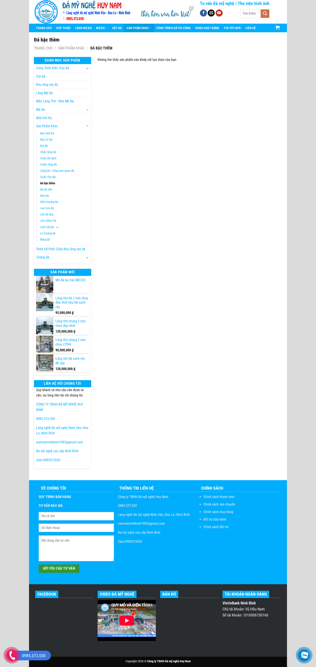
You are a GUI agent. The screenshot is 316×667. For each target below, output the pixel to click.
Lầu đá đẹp (47, 214)
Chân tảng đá (48, 152)
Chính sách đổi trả (216, 527)
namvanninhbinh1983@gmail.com (59, 442)
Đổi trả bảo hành (214, 519)
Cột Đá (117, 28)
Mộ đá (40, 110)
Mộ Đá (100, 28)
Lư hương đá (47, 233)
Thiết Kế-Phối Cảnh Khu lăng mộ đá (60, 249)
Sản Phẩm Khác (137, 28)
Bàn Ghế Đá (47, 133)
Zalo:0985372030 (48, 460)
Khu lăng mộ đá (47, 85)
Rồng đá (45, 239)
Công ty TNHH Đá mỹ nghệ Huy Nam (142, 497)
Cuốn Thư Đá (48, 177)
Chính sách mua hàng (218, 512)
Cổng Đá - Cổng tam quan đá (57, 171)
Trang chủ (43, 48)
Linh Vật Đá (47, 227)
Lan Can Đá (47, 208)
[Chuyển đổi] (87, 68)
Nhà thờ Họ (44, 118)
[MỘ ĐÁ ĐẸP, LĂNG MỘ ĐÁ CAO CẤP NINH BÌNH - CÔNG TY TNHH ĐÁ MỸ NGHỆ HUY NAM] (83, 12)
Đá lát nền (46, 189)
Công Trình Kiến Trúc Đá (52, 68)
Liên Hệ (250, 28)
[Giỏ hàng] (277, 27)
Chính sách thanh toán (219, 497)
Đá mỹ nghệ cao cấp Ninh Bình (57, 451)
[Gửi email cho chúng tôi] (211, 13)
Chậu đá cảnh (48, 158)
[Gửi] (265, 13)
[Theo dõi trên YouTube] (219, 13)
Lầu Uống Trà (48, 221)
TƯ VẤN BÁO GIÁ (51, 506)
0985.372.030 (45, 419)
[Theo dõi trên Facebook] (203, 13)
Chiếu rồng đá (48, 164)
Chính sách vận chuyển (219, 504)
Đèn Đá (44, 196)
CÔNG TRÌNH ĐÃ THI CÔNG (173, 28)
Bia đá (44, 146)
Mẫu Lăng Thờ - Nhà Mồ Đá (55, 101)
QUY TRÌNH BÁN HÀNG (55, 497)
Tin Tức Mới (232, 28)
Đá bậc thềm (47, 183)
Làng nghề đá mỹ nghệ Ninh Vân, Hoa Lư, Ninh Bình (153, 515)
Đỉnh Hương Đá (49, 202)
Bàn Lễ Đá (46, 139)
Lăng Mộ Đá (83, 28)
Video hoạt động (207, 28)
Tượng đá (42, 257)
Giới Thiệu (63, 28)
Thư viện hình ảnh (253, 3)
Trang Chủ (44, 28)
